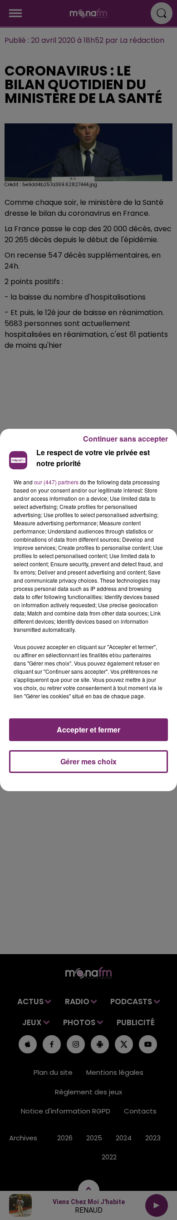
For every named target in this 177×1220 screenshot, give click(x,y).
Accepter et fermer (88, 729)
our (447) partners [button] (56, 482)
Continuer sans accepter (125, 438)
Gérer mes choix (88, 761)
